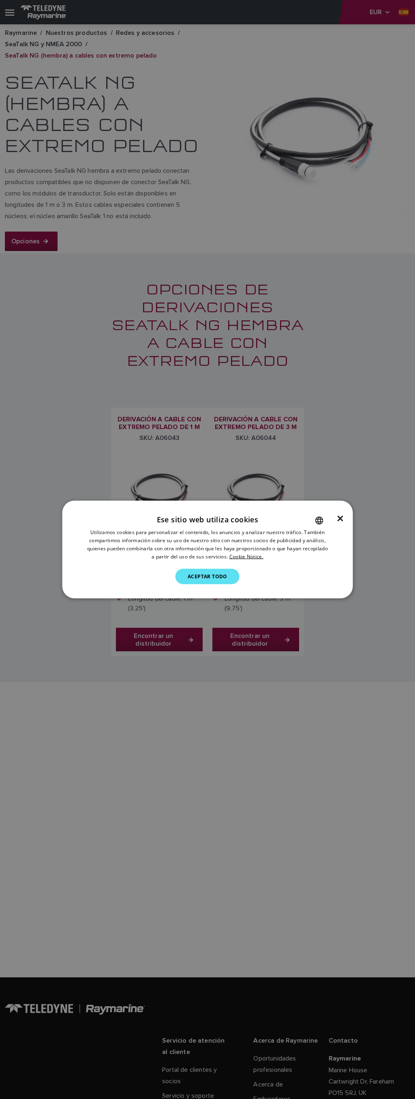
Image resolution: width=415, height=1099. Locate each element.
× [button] (340, 518)
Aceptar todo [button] (207, 576)
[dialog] (207, 550)
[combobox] (319, 521)
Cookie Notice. (246, 556)
